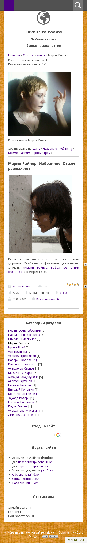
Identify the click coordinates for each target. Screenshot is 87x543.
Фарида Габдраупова (23, 377)
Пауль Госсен (17, 406)
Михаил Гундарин (20, 373)
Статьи (28, 55)
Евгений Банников (21, 402)
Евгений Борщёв (20, 385)
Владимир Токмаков (22, 364)
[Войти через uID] (22, 435)
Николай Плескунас (22, 339)
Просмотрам (41, 153)
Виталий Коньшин (21, 389)
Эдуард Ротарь (19, 398)
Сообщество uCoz (25, 479)
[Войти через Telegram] (29, 435)
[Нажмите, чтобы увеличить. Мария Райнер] (39, 134)
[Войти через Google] (57, 435)
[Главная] (43, 23)
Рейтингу (65, 149)
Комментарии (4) (47, 299)
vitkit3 (63, 293)
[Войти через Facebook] (43, 435)
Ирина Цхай (16, 347)
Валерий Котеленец (22, 360)
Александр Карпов (21, 368)
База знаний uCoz (25, 483)
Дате (36, 149)
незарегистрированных (35, 462)
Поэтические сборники (24, 330)
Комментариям (19, 153)
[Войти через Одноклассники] (65, 435)
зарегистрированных (33, 466)
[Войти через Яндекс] (50, 435)
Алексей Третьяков (22, 356)
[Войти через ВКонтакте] (36, 435)
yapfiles (47, 470)
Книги (41, 55)
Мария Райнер (22, 286)
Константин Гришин (22, 394)
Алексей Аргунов (20, 381)
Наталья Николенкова (24, 335)
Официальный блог (26, 474)
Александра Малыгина (24, 410)
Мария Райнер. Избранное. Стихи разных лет (41, 166)
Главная (14, 55)
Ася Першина (17, 352)
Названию (50, 149)
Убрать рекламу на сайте (25, 532)
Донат (51, 532)
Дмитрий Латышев (21, 415)
